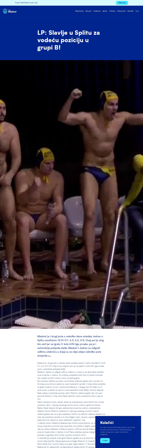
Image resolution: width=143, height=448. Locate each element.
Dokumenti (121, 11)
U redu (105, 440)
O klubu (112, 11)
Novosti (88, 11)
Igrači (105, 11)
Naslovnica (79, 11)
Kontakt (130, 11)
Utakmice (97, 11)
